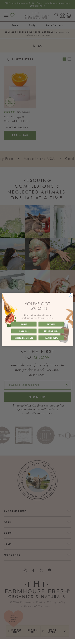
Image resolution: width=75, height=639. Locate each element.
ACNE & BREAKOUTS (24, 338)
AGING (24, 324)
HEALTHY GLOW (51, 338)
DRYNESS (51, 324)
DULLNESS (24, 331)
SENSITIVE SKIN (51, 331)
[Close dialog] (70, 295)
